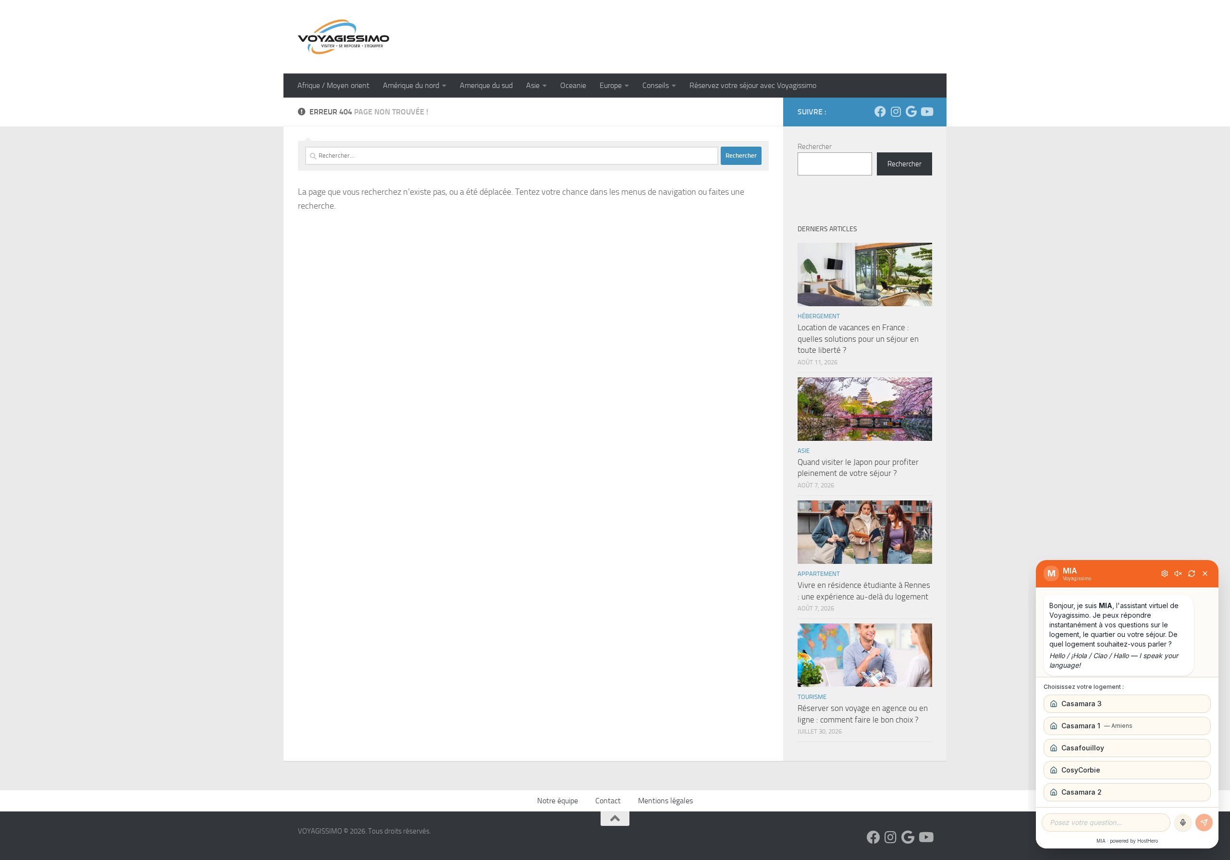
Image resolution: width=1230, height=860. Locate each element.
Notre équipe (557, 800)
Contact (608, 800)
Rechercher (815, 146)
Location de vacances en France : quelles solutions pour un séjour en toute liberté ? (858, 339)
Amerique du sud (486, 85)
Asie (533, 85)
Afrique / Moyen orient (333, 85)
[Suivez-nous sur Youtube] (926, 111)
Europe (611, 85)
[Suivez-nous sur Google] (911, 111)
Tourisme (812, 696)
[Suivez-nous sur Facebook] (880, 111)
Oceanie (573, 85)
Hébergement (819, 316)
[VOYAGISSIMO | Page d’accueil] (343, 36)
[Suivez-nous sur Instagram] (895, 111)
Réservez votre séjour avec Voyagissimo (752, 85)
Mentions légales (665, 800)
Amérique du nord (411, 85)
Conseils (655, 85)
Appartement (819, 573)
